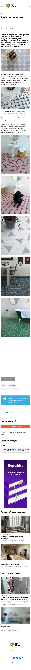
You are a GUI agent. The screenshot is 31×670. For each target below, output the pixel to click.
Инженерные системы (7, 595)
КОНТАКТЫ (18, 653)
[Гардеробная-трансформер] (15, 555)
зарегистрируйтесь (23, 449)
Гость (3, 446)
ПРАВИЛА (18, 651)
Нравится (8, 379)
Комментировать (15, 426)
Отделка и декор (9, 13)
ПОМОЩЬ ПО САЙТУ (7, 651)
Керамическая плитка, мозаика (10, 389)
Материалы (12, 385)
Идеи (2, 13)
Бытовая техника (5, 534)
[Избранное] (1, 28)
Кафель (4, 385)
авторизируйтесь (14, 450)
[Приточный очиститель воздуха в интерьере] (15, 528)
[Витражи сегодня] (15, 619)
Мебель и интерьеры (6, 562)
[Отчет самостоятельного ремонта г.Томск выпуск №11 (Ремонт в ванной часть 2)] (15, 591)
